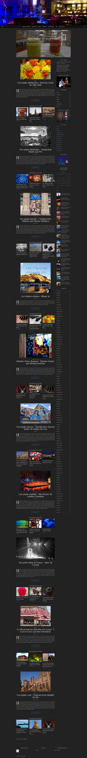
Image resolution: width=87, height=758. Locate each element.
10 (57, 180)
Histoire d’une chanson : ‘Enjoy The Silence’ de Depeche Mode (65, 231)
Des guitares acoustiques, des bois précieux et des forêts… (22, 326)
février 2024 (59, 360)
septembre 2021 (60, 422)
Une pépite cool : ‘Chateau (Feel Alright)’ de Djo (35, 696)
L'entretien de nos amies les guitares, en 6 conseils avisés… (48, 396)
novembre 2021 (59, 419)
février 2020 (59, 461)
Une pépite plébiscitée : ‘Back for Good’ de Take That (35, 83)
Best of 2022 (59, 144)
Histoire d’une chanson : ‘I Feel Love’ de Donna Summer (35, 185)
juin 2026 (58, 295)
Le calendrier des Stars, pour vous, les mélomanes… (34, 395)
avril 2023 (58, 383)
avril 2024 (58, 355)
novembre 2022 (59, 394)
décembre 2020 (59, 443)
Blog (39, 26)
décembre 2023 (59, 364)
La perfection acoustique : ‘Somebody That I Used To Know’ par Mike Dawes (48, 665)
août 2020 (58, 452)
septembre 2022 (60, 399)
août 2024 (58, 346)
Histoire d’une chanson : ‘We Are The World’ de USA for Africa (35, 463)
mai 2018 (58, 509)
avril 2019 (58, 484)
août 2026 (58, 290)
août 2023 (58, 373)
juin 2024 (58, 350)
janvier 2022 (59, 415)
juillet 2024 (58, 348)
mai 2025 (58, 325)
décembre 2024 (59, 336)
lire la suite (43, 48)
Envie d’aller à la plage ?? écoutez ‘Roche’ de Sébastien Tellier (35, 254)
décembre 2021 (59, 417)
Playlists (44, 26)
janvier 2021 (59, 440)
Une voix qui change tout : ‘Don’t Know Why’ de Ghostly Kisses (35, 598)
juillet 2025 (58, 320)
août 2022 (58, 401)
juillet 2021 (58, 426)
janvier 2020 (59, 463)
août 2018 (58, 502)
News (35, 80)
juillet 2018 (58, 505)
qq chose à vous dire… (63, 71)
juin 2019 (58, 479)
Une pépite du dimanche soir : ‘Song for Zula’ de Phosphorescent (65, 255)
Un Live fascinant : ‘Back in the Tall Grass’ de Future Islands (48, 730)
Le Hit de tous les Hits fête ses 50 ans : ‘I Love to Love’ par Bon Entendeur (35, 630)
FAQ (56, 26)
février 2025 (59, 332)
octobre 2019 (59, 470)
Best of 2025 (59, 150)
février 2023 (59, 387)
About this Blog (26, 26)
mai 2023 (58, 380)
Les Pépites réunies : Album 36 (35, 296)
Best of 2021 (59, 142)
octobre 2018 (59, 498)
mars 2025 (58, 330)
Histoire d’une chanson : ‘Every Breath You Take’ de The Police (66, 264)
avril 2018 (58, 512)
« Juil (57, 190)
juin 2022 (58, 406)
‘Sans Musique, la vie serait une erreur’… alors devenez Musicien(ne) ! (35, 327)
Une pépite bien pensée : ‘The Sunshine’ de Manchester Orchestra (21, 730)
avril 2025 (58, 327)
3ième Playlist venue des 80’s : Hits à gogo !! (43, 39)
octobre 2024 (59, 341)
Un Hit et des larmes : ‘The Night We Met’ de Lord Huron (65, 269)
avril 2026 (58, 300)
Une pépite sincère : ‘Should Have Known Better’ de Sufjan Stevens (35, 427)
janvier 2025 (59, 334)
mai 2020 (58, 456)
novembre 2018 (59, 496)
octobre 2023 (59, 369)
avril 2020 (58, 459)
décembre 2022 (59, 392)
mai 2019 (58, 482)
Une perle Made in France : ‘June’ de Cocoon (35, 563)
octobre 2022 (59, 396)
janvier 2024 (59, 362)
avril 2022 (58, 410)
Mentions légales (57, 750)
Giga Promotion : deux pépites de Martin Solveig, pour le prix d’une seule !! (22, 186)
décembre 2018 (59, 493)
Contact (36, 750)
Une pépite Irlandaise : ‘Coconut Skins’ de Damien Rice (35, 731)
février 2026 (59, 304)
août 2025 (58, 318)
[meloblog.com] (43, 11)
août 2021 (58, 424)
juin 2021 (58, 429)
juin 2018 (58, 507)
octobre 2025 (59, 313)
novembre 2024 (59, 339)
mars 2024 (58, 357)
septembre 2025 (60, 316)
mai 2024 (58, 353)
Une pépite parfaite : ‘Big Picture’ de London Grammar (35, 495)
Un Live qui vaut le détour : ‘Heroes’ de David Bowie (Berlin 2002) (65, 259)
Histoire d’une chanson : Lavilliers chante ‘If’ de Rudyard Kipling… (65, 226)
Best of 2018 (59, 136)
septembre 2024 (60, 343)
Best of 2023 (59, 146)
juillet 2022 (58, 403)
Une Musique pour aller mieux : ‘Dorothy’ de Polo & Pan (48, 185)
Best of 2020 (59, 140)
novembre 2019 (59, 468)
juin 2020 (58, 454)
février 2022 (59, 413)
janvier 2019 (59, 491)
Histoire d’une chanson (60, 134)
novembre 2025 (59, 311)
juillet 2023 (58, 376)
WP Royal (22, 756)
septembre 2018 (60, 500)
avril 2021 (58, 433)
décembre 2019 (59, 466)
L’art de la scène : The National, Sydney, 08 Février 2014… (21, 395)
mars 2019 (58, 486)
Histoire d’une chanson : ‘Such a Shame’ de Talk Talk (34, 119)
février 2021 (59, 438)
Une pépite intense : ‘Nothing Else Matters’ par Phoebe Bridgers (35, 219)
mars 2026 (58, 302)
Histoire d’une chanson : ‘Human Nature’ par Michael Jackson (35, 362)
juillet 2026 (58, 293)
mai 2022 (58, 408)
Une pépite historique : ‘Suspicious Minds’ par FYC (35, 150)
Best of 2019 (59, 138)
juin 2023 (58, 378)
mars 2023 (58, 385)
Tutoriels (58, 106)
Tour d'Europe (59, 103)
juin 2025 (58, 323)
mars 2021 (58, 436)
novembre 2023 (59, 366)
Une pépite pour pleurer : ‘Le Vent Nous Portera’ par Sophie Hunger (65, 241)
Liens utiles (61, 26)
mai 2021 (58, 431)
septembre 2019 (60, 473)
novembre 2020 (59, 445)
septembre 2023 (60, 371)
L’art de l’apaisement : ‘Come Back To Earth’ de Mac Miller (21, 664)
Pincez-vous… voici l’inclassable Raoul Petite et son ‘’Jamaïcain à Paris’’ (22, 531)
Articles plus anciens (22, 739)
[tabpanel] (43, 43)
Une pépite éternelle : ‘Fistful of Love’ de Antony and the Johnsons (65, 204)
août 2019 (58, 475)
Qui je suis (34, 26)
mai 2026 (58, 297)
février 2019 (59, 489)
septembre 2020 (60, 449)
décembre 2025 (59, 309)
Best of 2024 (59, 148)
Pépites (35, 147)
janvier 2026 (59, 306)
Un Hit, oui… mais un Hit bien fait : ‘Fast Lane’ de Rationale (34, 531)
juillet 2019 (58, 477)
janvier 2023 (59, 390)
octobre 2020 (59, 447)
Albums (58, 92)
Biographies (51, 26)
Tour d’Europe (59, 132)
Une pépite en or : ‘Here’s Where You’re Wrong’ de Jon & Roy (48, 599)
